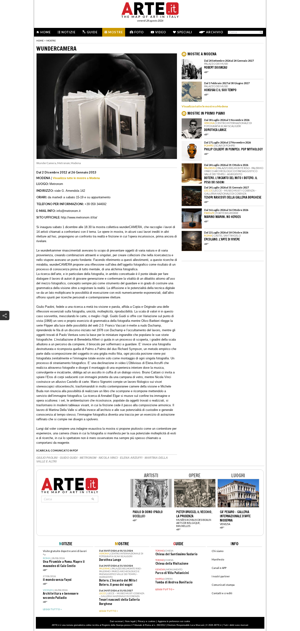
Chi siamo (217, 550)
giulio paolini (47, 457)
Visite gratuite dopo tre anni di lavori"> (65, 558)
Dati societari (116, 621)
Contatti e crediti (222, 593)
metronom (88, 457)
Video (160, 32)
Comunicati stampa (223, 584)
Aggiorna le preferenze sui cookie (174, 621)
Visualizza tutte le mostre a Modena (76, 178)
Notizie (68, 32)
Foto (139, 32)
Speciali (184, 32)
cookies (151, 621)
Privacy (141, 621)
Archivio (214, 32)
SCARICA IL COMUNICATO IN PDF (57, 450)
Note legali (130, 621)
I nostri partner (221, 576)
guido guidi (69, 457)
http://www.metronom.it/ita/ (79, 217)
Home (45, 32)
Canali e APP (219, 567)
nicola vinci (108, 457)
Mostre (115, 32)
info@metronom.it (68, 211)
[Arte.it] (150, 9)
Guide (92, 32)
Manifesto (218, 559)
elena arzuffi (131, 457)
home (40, 40)
